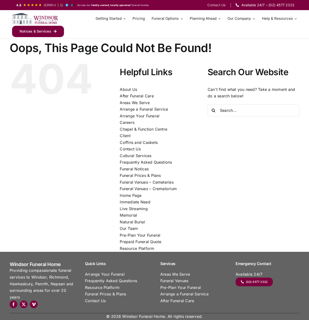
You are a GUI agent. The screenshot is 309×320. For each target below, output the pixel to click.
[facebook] (13, 304)
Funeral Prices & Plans (140, 175)
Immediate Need (135, 202)
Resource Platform (137, 248)
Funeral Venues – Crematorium (148, 188)
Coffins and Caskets (139, 142)
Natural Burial (132, 222)
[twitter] (24, 304)
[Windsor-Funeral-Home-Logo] (35, 18)
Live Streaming (133, 208)
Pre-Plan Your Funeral (140, 235)
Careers (127, 122)
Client (125, 135)
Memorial (128, 215)
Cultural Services (135, 155)
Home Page (130, 195)
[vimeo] (34, 304)
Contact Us (130, 149)
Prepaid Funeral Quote (140, 241)
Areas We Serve (134, 102)
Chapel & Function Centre (143, 129)
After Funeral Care (137, 95)
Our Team (129, 228)
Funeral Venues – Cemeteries (146, 182)
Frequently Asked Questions (146, 162)
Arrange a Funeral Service (144, 109)
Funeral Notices (134, 169)
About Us (128, 89)
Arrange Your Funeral (139, 115)
